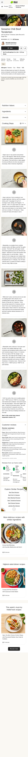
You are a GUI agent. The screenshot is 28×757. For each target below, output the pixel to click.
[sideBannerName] (14, 92)
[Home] (2, 7)
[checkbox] (1, 39)
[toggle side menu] (2, 2)
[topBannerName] (14, 11)
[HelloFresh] (14, 2)
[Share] (25, 48)
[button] (14, 111)
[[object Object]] (21, 48)
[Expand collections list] (14, 509)
